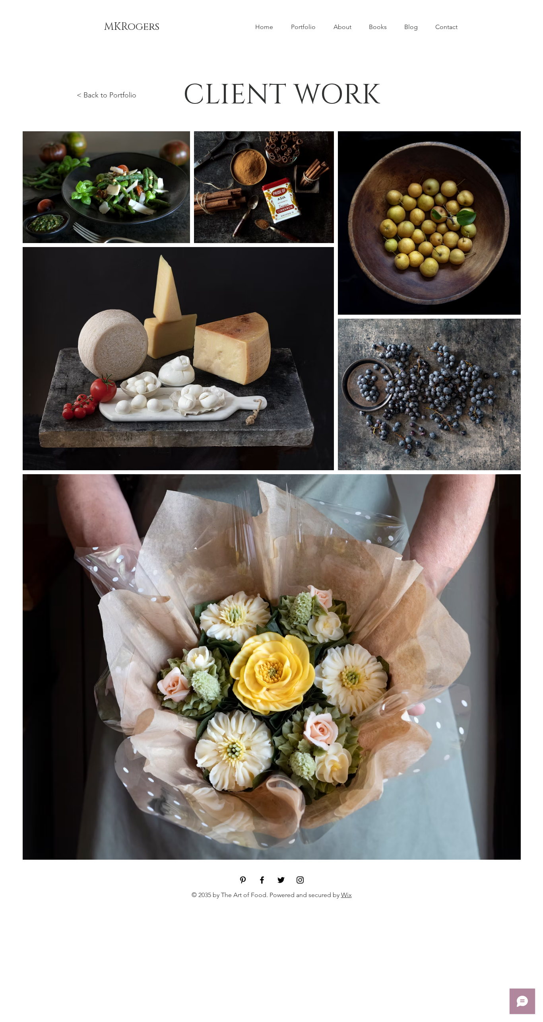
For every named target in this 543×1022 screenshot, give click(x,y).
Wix (346, 895)
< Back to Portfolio (106, 95)
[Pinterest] (243, 880)
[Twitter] (281, 880)
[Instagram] (300, 880)
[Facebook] (262, 880)
